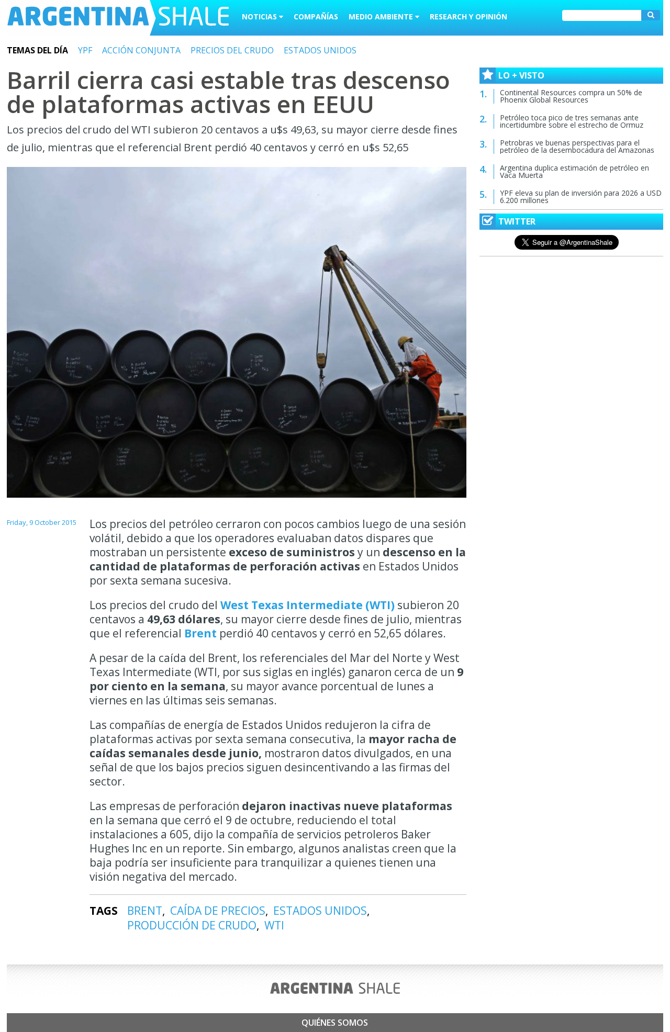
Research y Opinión (468, 16)
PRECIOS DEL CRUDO (232, 50)
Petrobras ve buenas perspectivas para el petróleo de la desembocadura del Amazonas (577, 146)
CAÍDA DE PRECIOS (217, 910)
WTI (274, 925)
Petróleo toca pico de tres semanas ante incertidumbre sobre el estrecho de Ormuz (571, 121)
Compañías (316, 16)
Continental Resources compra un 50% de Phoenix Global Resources (571, 96)
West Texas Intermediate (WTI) (307, 605)
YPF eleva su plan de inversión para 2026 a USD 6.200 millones (581, 196)
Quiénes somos (335, 1022)
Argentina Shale (118, 18)
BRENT (144, 910)
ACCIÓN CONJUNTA (141, 50)
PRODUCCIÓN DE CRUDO (191, 925)
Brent (200, 633)
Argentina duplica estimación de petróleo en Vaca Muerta (574, 171)
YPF (85, 50)
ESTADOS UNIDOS (320, 50)
